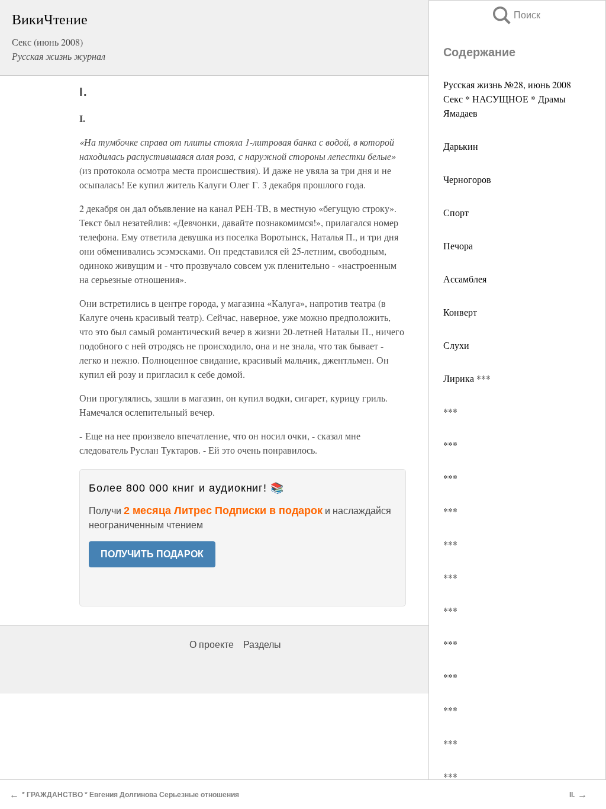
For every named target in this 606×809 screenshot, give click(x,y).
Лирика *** (467, 378)
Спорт (456, 212)
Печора (458, 245)
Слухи (456, 345)
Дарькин (460, 146)
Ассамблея (464, 278)
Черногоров (467, 179)
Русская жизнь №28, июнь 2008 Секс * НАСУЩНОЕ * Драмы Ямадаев (507, 98)
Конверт (460, 312)
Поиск (515, 15)
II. (572, 795)
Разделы (262, 645)
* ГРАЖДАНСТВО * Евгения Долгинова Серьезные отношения (130, 795)
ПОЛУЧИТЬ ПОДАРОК (152, 554)
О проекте (211, 645)
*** (450, 411)
